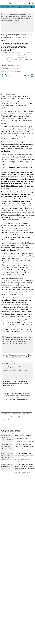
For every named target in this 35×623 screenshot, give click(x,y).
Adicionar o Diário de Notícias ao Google (17, 399)
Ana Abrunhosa (5, 416)
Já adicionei (17, 403)
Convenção (22, 416)
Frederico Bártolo (7, 65)
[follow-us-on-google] (32, 75)
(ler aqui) (9, 114)
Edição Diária (5, 7)
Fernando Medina (16, 413)
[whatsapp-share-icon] (2, 76)
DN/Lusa (16, 65)
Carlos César (14, 416)
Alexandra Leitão (6, 413)
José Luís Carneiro (27, 413)
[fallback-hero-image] (7, 438)
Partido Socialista (6, 419)
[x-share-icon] (6, 76)
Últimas (14, 7)
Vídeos (27, 7)
